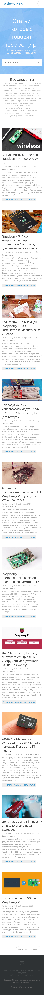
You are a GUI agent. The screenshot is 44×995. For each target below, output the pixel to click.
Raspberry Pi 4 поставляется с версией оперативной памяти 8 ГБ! (20, 578)
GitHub (15, 987)
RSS (30, 987)
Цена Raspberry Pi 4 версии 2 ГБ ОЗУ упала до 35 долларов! (22, 825)
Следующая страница (27, 949)
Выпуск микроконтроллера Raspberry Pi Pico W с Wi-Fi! (21, 158)
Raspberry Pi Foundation (22, 982)
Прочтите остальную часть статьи (19, 199)
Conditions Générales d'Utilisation (22, 975)
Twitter (23, 987)
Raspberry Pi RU (12, 3)
